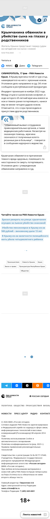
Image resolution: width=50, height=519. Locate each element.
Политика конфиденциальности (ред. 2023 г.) (22, 444)
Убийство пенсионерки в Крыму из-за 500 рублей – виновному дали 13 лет (23, 229)
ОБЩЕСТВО (19, 405)
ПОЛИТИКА (6, 405)
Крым (40, 262)
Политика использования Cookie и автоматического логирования (17, 440)
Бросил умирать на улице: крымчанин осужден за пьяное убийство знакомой (24, 221)
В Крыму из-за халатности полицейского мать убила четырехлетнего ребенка (25, 237)
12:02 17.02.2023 (7, 53)
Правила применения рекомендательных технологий (21, 448)
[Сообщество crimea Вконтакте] (17, 385)
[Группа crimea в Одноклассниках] (38, 385)
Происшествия (13, 262)
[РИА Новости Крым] (11, 26)
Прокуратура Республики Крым (32, 266)
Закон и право (10, 266)
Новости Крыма (28, 262)
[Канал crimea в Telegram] (6, 385)
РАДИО (33, 414)
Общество (25, 271)
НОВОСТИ (6, 414)
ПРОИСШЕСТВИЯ (34, 405)
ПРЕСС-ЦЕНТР (21, 414)
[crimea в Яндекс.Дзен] (27, 385)
